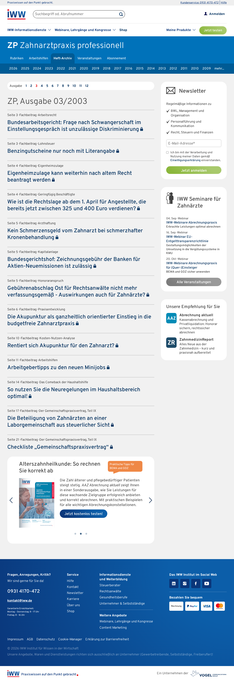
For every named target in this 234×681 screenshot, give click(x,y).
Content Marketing (113, 628)
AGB (30, 639)
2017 (117, 69)
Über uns (73, 605)
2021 (72, 69)
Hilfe (224, 3)
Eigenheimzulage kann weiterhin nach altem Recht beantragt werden (69, 177)
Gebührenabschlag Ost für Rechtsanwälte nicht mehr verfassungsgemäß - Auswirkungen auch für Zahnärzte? (76, 292)
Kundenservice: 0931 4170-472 (199, 3)
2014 (151, 69)
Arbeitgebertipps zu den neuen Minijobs (57, 367)
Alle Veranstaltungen (194, 282)
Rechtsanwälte (110, 591)
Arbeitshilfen (38, 58)
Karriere (73, 599)
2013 (162, 69)
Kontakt (73, 587)
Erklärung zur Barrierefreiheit (107, 639)
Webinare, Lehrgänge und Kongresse (126, 622)
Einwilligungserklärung (185, 160)
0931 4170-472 (23, 591)
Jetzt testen (213, 30)
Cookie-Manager (70, 639)
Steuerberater (109, 585)
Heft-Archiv (63, 58)
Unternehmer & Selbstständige (122, 604)
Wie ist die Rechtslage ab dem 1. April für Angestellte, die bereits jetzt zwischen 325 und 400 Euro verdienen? (76, 205)
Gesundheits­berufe (113, 597)
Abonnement (116, 58)
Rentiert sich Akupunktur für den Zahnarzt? (61, 346)
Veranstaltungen (89, 58)
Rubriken (16, 58)
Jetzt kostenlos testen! (83, 514)
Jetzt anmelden (194, 170)
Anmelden (217, 14)
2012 (173, 69)
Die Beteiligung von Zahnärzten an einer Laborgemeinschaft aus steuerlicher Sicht (59, 422)
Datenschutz (45, 639)
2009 (206, 69)
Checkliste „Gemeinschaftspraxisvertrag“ (58, 447)
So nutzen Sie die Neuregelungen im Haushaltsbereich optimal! (73, 393)
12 (86, 86)
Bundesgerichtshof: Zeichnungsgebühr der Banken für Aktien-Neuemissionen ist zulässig (73, 263)
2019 (95, 69)
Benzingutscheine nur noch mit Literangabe (61, 151)
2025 (25, 69)
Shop (123, 30)
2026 (13, 69)
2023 (49, 69)
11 (80, 86)
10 (74, 86)
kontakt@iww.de (19, 601)
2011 (184, 69)
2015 (140, 69)
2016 (128, 69)
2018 (106, 69)
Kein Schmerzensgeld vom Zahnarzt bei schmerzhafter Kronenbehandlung (75, 234)
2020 (84, 69)
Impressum (15, 639)
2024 (37, 69)
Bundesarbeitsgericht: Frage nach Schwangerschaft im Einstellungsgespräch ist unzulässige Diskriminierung (74, 126)
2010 (195, 69)
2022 (61, 69)
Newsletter (75, 593)
